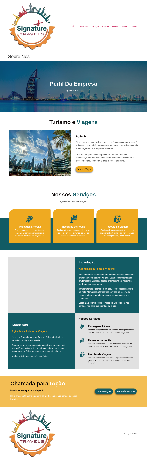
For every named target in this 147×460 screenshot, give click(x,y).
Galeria (115, 26)
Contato (134, 26)
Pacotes (105, 26)
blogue (124, 26)
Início (74, 26)
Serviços (95, 26)
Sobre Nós (83, 26)
